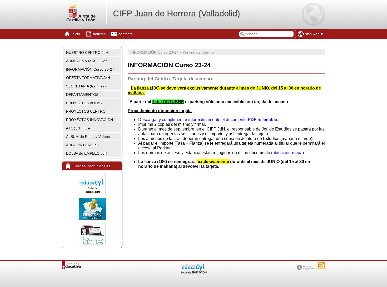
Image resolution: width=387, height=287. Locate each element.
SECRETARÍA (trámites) (86, 86)
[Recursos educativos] (92, 234)
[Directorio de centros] (92, 209)
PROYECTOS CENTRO (86, 111)
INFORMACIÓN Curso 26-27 (90, 69)
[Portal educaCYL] (92, 184)
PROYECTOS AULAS (84, 103)
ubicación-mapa (287, 152)
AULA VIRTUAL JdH (82, 145)
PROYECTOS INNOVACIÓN (89, 120)
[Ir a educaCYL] (193, 272)
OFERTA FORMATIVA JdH (88, 78)
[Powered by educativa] (71, 265)
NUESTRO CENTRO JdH (87, 52)
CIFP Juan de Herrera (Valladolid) (176, 13)
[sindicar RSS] (321, 265)
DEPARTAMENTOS (82, 94)
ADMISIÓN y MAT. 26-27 (86, 61)
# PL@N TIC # (78, 128)
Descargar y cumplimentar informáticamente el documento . (208, 119)
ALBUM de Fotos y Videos (88, 136)
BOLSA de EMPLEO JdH (86, 153)
